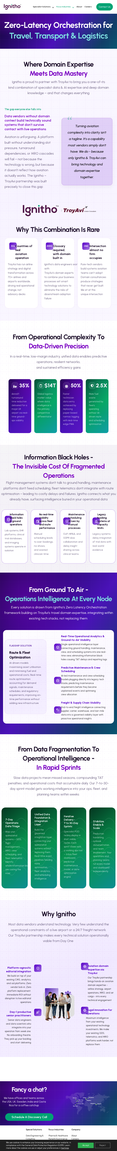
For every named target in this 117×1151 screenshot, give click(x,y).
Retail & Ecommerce (58, 1139)
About (79, 7)
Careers (88, 7)
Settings (65, 1148)
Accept (85, 1145)
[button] (43, 7)
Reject (102, 1145)
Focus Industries (63, 7)
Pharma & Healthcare (58, 1136)
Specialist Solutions (42, 7)
